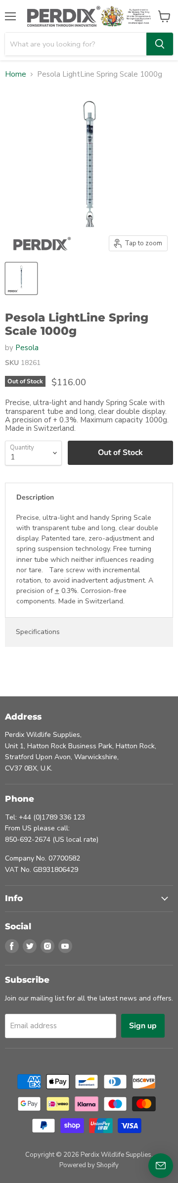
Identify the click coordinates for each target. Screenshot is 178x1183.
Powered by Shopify (89, 1165)
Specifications (38, 632)
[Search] (159, 44)
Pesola (27, 348)
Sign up (143, 1025)
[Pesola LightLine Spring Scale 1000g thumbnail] (21, 278)
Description (35, 497)
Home (15, 74)
